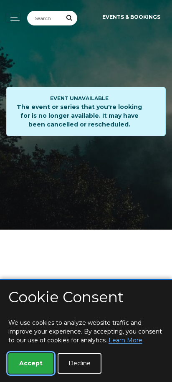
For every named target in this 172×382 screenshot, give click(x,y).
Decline (79, 363)
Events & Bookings (131, 17)
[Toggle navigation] (12, 17)
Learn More (125, 340)
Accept (31, 363)
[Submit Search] (70, 18)
